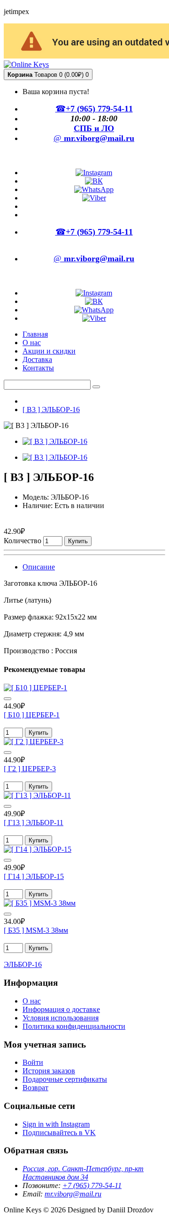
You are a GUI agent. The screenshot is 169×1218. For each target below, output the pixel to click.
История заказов (49, 1071)
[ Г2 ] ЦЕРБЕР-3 (30, 769)
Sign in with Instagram (56, 1124)
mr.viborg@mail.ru (73, 1194)
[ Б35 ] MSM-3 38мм (36, 930)
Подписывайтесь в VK (59, 1133)
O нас (32, 1001)
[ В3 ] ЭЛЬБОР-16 (51, 409)
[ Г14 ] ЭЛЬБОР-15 (34, 876)
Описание (39, 567)
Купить (78, 541)
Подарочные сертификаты (65, 1079)
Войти (33, 1062)
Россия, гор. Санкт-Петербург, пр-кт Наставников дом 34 (83, 1173)
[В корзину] (7, 698)
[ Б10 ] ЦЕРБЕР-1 (32, 715)
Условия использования (61, 1018)
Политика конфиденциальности (74, 1026)
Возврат (35, 1088)
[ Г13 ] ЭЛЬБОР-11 (33, 823)
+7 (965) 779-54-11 (92, 1185)
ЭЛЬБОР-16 (23, 964)
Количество (22, 541)
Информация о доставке (61, 1009)
